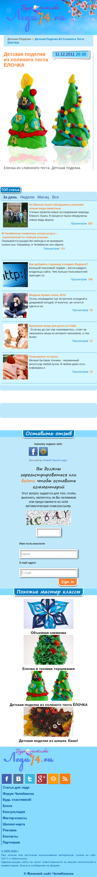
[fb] (7, 775)
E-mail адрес (27, 562)
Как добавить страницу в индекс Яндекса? (58, 264)
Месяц (43, 196)
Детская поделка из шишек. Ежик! (48, 740)
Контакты (10, 836)
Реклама (9, 830)
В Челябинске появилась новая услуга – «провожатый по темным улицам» (29, 235)
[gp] (42, 775)
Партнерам (11, 842)
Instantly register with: (48, 444)
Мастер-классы (15, 817)
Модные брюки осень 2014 (47, 295)
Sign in (67, 581)
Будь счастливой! (17, 799)
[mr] (54, 775)
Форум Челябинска (18, 793)
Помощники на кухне (43, 356)
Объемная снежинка (48, 632)
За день (10, 197)
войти (29, 480)
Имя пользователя (32, 543)
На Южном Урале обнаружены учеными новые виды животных (56, 206)
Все (55, 196)
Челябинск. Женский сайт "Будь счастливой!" (35, 19)
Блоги (7, 805)
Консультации (14, 811)
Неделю (27, 196)
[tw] (30, 775)
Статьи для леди (16, 787)
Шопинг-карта (14, 824)
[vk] (19, 775)
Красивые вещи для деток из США (52, 326)
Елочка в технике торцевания (48, 668)
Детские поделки (19, 39)
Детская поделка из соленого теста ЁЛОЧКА (49, 704)
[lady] (48, 760)
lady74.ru (6, 858)
